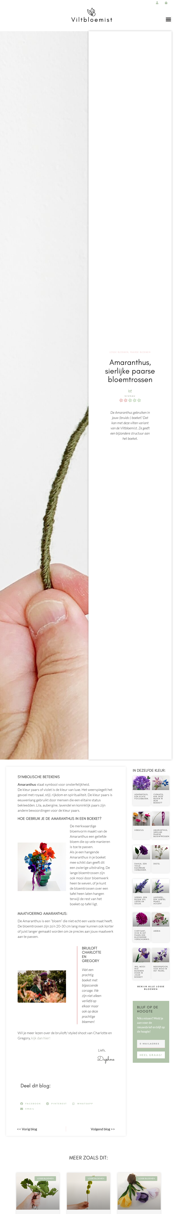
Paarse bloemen (140, 352)
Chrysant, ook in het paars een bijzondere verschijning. (142, 935)
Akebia (156, 931)
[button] (31, 1103)
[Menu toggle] (169, 19)
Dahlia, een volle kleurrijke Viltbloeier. (140, 867)
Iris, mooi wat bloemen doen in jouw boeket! (139, 972)
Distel (156, 864)
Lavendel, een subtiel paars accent (159, 900)
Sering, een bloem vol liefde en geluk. (140, 900)
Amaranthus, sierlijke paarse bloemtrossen (161, 833)
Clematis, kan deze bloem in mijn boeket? (158, 798)
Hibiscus (139, 830)
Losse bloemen (119, 352)
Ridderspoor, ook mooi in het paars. (160, 969)
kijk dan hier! (40, 1038)
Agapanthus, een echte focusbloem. (141, 796)
